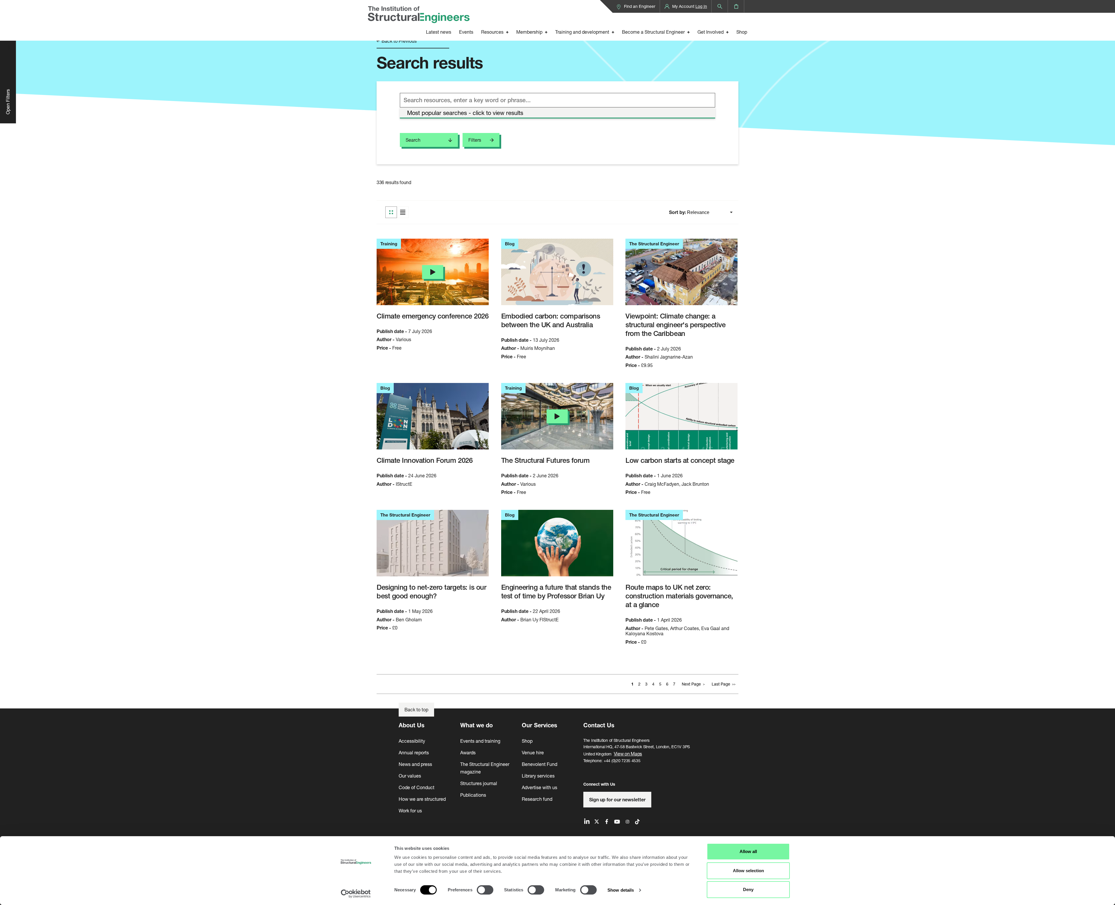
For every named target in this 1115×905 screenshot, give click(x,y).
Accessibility (412, 741)
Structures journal (478, 783)
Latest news (438, 32)
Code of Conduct (416, 787)
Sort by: (678, 212)
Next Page (691, 683)
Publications (473, 795)
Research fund (537, 799)
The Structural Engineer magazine (484, 767)
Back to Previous (398, 41)
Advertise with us (539, 787)
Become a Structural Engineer (653, 32)
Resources (492, 32)
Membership (529, 32)
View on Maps (628, 753)
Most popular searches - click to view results (465, 112)
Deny (748, 889)
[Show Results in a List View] (403, 212)
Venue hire (533, 752)
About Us (412, 725)
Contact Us (598, 725)
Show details (620, 890)
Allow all (748, 851)
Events (466, 32)
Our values (410, 775)
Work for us (410, 810)
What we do (476, 725)
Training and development (582, 32)
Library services (538, 775)
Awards (468, 752)
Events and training (480, 741)
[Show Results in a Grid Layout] (391, 212)
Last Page (721, 683)
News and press (415, 764)
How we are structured (422, 799)
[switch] (485, 890)
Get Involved (710, 32)
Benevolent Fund (539, 764)
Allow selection (748, 870)
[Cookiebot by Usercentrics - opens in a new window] (355, 893)
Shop (741, 32)
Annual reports (414, 752)
